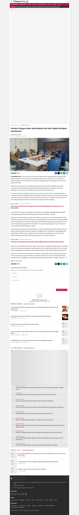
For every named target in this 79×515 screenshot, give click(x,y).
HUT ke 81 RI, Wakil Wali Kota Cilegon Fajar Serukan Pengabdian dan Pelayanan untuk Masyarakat (26, 6)
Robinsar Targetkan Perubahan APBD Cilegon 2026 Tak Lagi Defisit (34, 401)
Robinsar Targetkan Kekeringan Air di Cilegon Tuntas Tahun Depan (34, 420)
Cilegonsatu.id (15, 125)
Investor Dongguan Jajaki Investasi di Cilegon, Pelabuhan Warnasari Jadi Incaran (39, 432)
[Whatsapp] (15, 494)
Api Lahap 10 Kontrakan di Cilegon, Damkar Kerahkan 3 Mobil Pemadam (31, 316)
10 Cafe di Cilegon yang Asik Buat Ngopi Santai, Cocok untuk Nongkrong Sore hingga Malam (34, 332)
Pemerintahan (25, 125)
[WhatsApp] (61, 173)
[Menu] (11, 1)
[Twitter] (58, 173)
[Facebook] (56, 173)
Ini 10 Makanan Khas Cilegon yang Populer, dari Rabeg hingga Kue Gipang (31, 340)
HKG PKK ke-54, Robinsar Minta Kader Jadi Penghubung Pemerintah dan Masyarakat (37, 242)
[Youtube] (23, 494)
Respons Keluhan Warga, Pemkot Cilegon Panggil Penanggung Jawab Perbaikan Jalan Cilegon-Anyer (40, 426)
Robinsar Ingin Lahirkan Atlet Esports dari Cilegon (25, 324)
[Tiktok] (26, 494)
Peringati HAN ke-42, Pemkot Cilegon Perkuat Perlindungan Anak (34, 413)
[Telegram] (64, 173)
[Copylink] (67, 173)
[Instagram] (20, 494)
